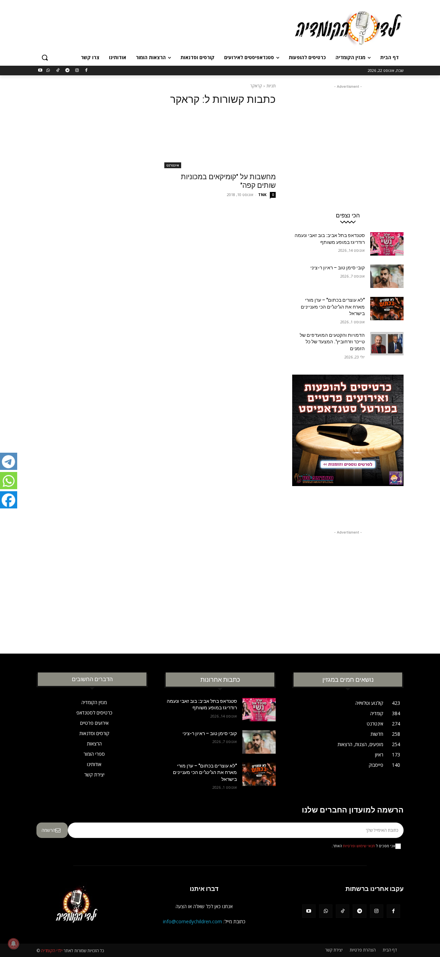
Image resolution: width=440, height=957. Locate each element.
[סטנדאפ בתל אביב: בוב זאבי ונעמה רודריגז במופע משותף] (387, 244)
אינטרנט (172, 165)
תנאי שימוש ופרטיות (359, 845)
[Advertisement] (168, 27)
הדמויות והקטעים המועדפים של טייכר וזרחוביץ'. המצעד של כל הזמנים (332, 341)
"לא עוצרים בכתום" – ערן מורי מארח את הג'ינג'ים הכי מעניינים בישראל (333, 306)
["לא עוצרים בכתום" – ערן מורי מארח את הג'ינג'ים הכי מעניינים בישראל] (387, 308)
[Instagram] (77, 71)
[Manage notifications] (13, 943)
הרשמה (48, 830)
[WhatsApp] (48, 71)
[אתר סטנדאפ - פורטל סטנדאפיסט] (348, 443)
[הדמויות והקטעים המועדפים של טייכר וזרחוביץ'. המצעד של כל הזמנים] (387, 343)
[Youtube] (40, 71)
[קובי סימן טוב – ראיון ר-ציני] (387, 276)
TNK (262, 194)
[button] (44, 57)
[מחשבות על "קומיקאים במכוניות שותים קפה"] (220, 140)
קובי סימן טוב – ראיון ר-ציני (337, 267)
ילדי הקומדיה (52, 951)
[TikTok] (58, 71)
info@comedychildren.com (192, 921)
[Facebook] (86, 71)
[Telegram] (67, 71)
